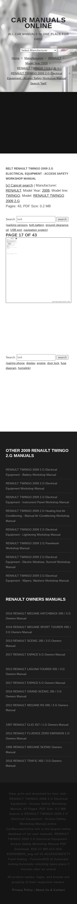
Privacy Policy (22, 889)
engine (41, 363)
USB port (16, 229)
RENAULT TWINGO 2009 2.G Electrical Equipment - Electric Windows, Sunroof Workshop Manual (38, 562)
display (30, 363)
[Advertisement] (38, 122)
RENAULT (13, 190)
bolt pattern (36, 225)
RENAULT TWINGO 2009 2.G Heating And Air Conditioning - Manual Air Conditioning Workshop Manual (37, 515)
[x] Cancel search (19, 185)
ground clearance (57, 225)
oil (7, 229)
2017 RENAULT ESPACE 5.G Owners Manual (35, 654)
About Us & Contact (50, 889)
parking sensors (17, 225)
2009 (45, 190)
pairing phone (16, 363)
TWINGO (13, 196)
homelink (24, 368)
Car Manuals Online (38, 23)
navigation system (35, 229)
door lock (53, 363)
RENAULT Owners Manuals (36, 599)
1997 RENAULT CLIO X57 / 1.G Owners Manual (37, 724)
